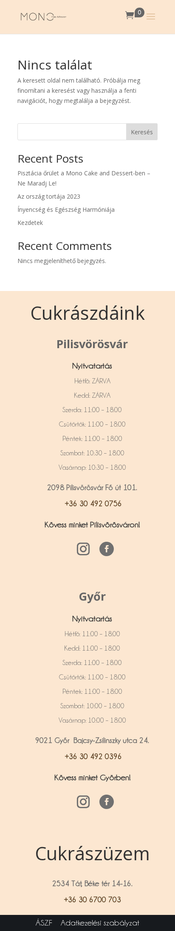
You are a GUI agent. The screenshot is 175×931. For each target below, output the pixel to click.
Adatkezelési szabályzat (100, 922)
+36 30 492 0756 (92, 503)
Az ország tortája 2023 (48, 196)
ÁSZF (44, 922)
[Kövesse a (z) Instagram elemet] (83, 549)
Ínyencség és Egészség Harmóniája (66, 209)
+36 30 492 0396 (92, 756)
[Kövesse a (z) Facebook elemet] (106, 549)
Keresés (142, 132)
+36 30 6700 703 (92, 899)
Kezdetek (30, 223)
